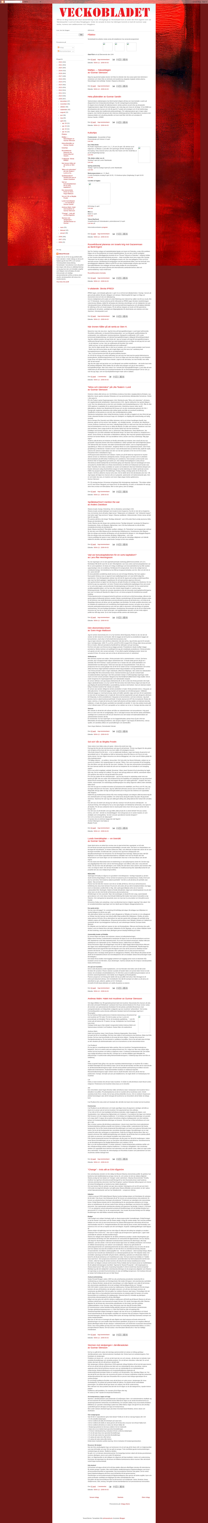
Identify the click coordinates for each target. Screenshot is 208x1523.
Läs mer (90, 141)
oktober (63, 107)
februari (63, 230)
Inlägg (61, 47)
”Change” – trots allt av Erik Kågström (106, 1169)
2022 (60, 62)
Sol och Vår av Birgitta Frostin (102, 742)
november (63, 104)
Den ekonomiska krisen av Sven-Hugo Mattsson (99, 629)
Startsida (120, 1497)
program (105, 227)
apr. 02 (64, 132)
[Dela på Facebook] (124, 59)
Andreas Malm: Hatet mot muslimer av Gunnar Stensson (115, 998)
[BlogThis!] (120, 59)
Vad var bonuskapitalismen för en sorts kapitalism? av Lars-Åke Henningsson (112, 556)
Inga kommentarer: (104, 59)
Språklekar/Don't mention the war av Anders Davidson (104, 503)
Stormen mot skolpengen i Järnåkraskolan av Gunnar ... (69, 220)
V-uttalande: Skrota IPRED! (101, 288)
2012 (60, 90)
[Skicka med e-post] (117, 59)
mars (62, 227)
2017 (60, 76)
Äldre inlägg (146, 1497)
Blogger (122, 1518)
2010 (60, 96)
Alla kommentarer (65, 51)
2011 (60, 93)
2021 (60, 65)
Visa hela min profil (62, 282)
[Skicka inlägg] (113, 59)
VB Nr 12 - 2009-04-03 (101, 63)
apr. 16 (64, 129)
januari (62, 233)
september (64, 109)
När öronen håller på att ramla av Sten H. (107, 327)
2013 (60, 87)
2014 (60, 85)
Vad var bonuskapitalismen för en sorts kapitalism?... (69, 184)
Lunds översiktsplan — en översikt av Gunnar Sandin (104, 839)
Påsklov (91, 34)
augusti (62, 112)
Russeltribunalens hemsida (97, 273)
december (63, 101)
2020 (60, 68)
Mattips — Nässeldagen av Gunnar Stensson (99, 71)
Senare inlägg (94, 1497)
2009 (60, 99)
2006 (60, 242)
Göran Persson (64, 254)
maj (61, 118)
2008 (60, 237)
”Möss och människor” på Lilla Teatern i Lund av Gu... (69, 171)
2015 (60, 82)
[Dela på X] (122, 59)
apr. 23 (64, 126)
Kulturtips (92, 133)
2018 (60, 73)
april (62, 121)
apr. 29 (64, 123)
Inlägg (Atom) (125, 1504)
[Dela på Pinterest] (126, 59)
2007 (60, 239)
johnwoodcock (107, 1518)
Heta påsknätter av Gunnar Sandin (104, 96)
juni (61, 115)
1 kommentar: (102, 377)
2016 (60, 79)
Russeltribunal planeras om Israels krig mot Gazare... (67, 153)
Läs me (90, 177)
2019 (60, 70)
